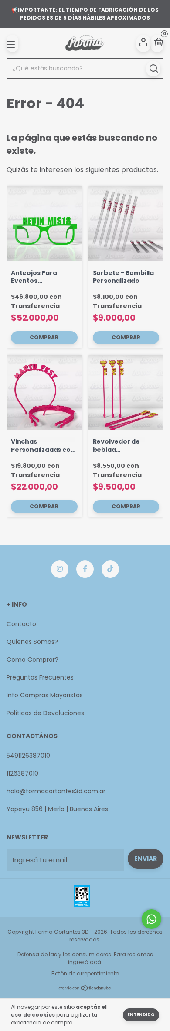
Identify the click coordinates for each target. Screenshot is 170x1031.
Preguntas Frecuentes (40, 677)
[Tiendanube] (85, 989)
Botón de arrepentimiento (85, 973)
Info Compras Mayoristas (45, 695)
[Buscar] (153, 68)
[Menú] (12, 43)
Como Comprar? (32, 659)
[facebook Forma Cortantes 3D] (85, 569)
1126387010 (22, 773)
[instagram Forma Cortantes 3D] (59, 569)
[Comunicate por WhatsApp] (151, 919)
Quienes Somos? (32, 641)
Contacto (21, 624)
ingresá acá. (85, 962)
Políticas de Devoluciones (45, 713)
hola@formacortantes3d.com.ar (56, 791)
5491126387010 (28, 755)
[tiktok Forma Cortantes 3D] (110, 569)
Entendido (141, 1014)
